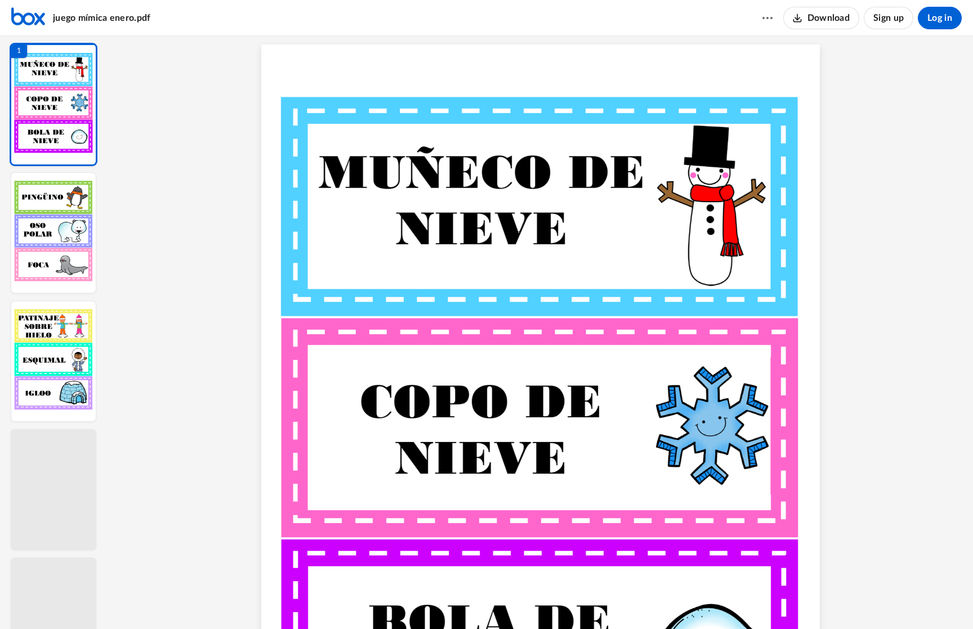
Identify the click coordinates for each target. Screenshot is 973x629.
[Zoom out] (541, 601)
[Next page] (518, 601)
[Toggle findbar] (457, 601)
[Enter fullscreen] (644, 601)
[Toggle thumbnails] (437, 601)
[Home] (28, 18)
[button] (53, 104)
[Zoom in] (580, 601)
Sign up (888, 18)
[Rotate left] (602, 601)
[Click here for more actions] (767, 18)
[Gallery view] (624, 601)
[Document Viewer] (540, 332)
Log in (939, 18)
